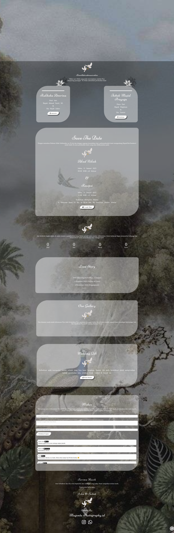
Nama (37, 414)
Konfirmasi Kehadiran (41, 427)
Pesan (37, 420)
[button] (87, 377)
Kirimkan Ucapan (44, 434)
